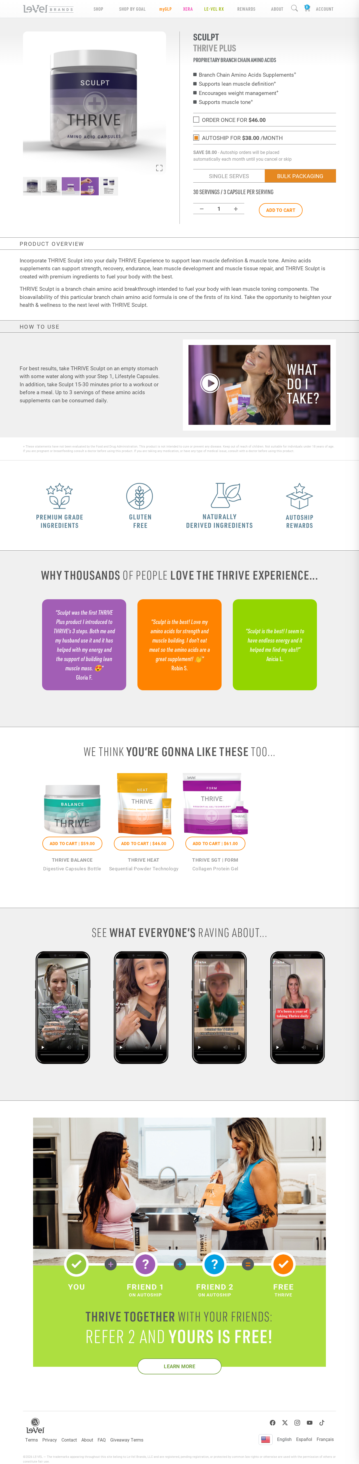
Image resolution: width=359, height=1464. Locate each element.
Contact (69, 1440)
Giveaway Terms (126, 1440)
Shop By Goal (132, 9)
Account (324, 9)
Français (325, 1439)
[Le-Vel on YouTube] (309, 1423)
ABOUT (277, 9)
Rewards (246, 9)
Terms (31, 1440)
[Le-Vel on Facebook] (272, 1423)
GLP (165, 9)
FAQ (102, 1440)
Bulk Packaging (300, 176)
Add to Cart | (72, 843)
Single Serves (229, 176)
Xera (188, 9)
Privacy (49, 1440)
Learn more (179, 1366)
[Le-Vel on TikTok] (321, 1423)
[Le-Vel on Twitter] (284, 1423)
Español (304, 1439)
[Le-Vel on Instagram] (297, 1423)
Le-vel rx (214, 9)
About (87, 1440)
